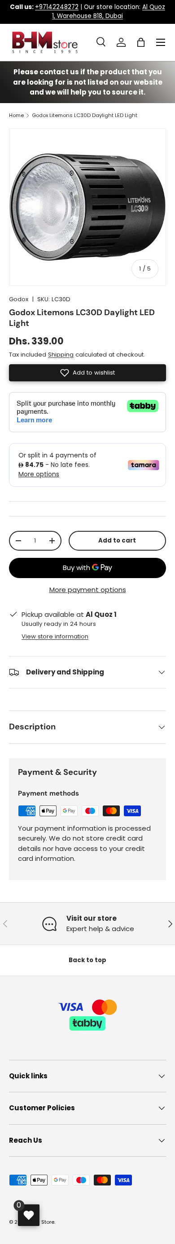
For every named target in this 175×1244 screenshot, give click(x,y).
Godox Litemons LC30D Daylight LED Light (84, 115)
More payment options (87, 589)
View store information (55, 636)
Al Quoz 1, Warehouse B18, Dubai (108, 11)
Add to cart (117, 540)
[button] (141, 42)
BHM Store (41, 1222)
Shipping (61, 354)
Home (16, 115)
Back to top (87, 960)
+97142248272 (57, 7)
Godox (18, 299)
